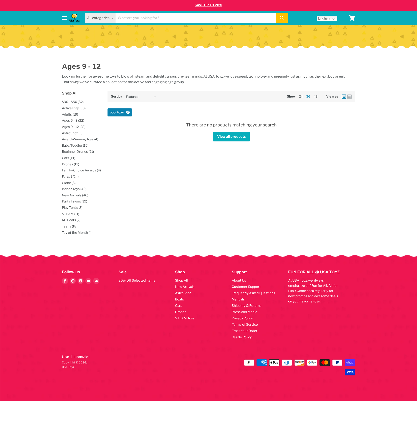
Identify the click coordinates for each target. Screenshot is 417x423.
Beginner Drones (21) (78, 152)
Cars (178, 306)
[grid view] (344, 97)
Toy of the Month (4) (77, 233)
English (324, 18)
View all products (231, 136)
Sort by (116, 96)
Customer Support (246, 287)
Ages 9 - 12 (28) (73, 127)
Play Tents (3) (72, 208)
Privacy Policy (242, 318)
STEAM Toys (185, 318)
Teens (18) (69, 226)
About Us (239, 280)
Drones (180, 312)
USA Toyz (68, 367)
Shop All (181, 280)
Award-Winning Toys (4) (80, 139)
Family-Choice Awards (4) (81, 170)
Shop (65, 356)
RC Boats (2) (71, 220)
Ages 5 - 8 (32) (73, 121)
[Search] (282, 18)
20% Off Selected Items (137, 280)
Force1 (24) (70, 177)
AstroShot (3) (72, 133)
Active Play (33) (74, 108)
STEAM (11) (70, 214)
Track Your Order (244, 331)
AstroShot (183, 293)
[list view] (349, 97)
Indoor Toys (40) (74, 189)
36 (308, 96)
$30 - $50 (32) (73, 102)
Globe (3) (69, 183)
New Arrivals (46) (75, 195)
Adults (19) (70, 114)
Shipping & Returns (246, 306)
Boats (179, 299)
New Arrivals (185, 287)
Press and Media (244, 312)
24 (301, 96)
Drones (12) (70, 164)
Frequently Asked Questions (253, 293)
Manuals (238, 299)
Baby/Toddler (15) (75, 146)
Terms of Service (245, 325)
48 (316, 96)
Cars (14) (68, 158)
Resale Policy (242, 337)
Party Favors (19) (74, 201)
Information (81, 356)
